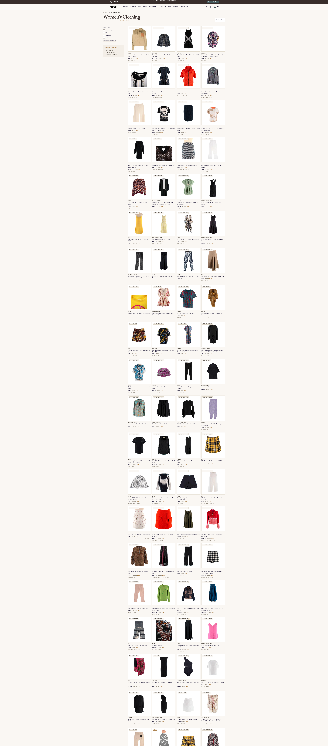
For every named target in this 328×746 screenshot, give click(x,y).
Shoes (145, 6)
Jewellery (162, 6)
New (106, 32)
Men (169, 6)
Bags (139, 6)
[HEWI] (114, 6)
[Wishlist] (207, 7)
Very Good (108, 35)
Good (106, 37)
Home (105, 12)
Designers (176, 6)
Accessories (153, 6)
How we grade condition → (109, 40)
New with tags (109, 30)
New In (125, 6)
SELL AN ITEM (212, 1)
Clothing (133, 6)
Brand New (184, 6)
